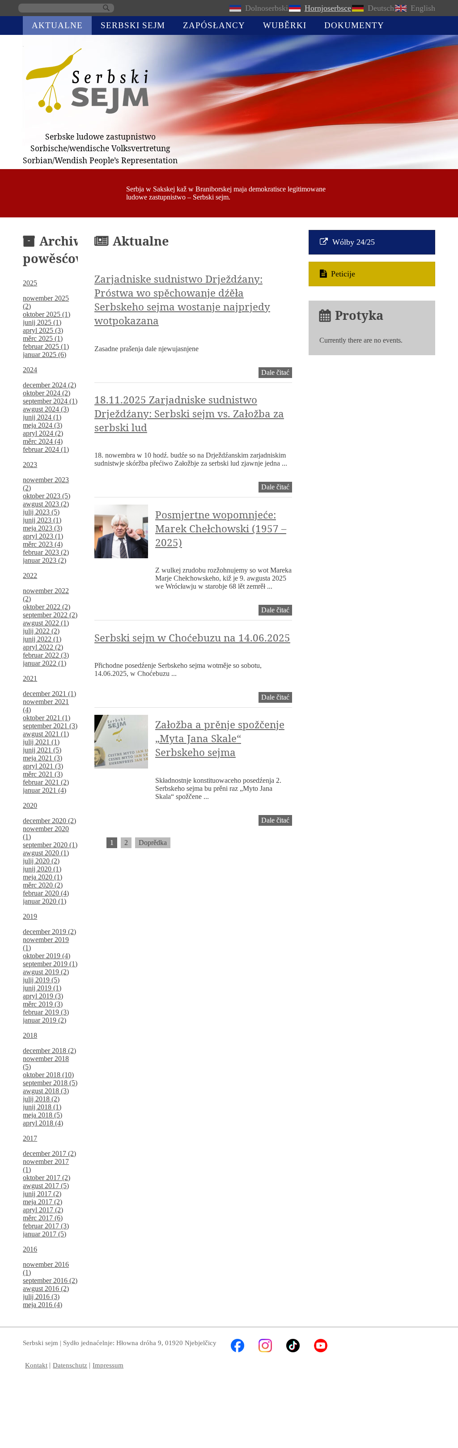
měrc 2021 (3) (43, 774)
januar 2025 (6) (44, 354)
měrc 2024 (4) (43, 441)
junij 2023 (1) (42, 520)
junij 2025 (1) (42, 322)
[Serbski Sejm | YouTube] (320, 1350)
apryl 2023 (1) (43, 536)
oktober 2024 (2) (46, 393)
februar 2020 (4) (46, 893)
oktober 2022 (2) (46, 607)
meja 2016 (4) (42, 1304)
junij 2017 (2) (42, 1193)
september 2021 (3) (50, 726)
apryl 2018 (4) (43, 1123)
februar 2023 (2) (46, 552)
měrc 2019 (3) (43, 1004)
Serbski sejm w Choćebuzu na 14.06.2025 (192, 638)
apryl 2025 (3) (43, 330)
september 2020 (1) (50, 845)
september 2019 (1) (50, 964)
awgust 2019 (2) (46, 972)
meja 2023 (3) (42, 528)
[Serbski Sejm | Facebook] (237, 1350)
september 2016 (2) (50, 1280)
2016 (30, 1249)
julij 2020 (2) (41, 861)
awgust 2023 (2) (46, 504)
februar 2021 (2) (46, 782)
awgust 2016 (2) (46, 1288)
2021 (30, 678)
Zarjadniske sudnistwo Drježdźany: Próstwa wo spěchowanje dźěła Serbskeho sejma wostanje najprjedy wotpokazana (182, 299)
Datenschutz (70, 1365)
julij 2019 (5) (41, 980)
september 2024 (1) (50, 401)
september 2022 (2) (50, 615)
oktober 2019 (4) (46, 956)
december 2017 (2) (49, 1153)
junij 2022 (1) (42, 639)
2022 (30, 575)
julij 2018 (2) (41, 1099)
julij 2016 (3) (41, 1296)
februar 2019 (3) (46, 1012)
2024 (30, 370)
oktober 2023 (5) (46, 496)
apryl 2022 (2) (43, 647)
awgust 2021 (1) (46, 734)
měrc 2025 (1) (43, 338)
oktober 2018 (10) (48, 1075)
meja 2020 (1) (42, 877)
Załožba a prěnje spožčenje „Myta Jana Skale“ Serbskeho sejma (219, 738)
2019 (30, 916)
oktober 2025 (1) (46, 314)
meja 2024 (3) (42, 425)
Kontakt (36, 1365)
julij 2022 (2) (41, 631)
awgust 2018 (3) (46, 1091)
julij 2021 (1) (41, 742)
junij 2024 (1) (42, 417)
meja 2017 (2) (42, 1202)
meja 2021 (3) (42, 758)
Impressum (108, 1365)
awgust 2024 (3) (46, 409)
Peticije (343, 273)
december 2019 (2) (49, 931)
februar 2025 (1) (46, 346)
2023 (30, 464)
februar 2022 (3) (46, 655)
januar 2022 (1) (44, 663)
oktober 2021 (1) (46, 718)
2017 (30, 1138)
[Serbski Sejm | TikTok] (293, 1350)
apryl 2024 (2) (43, 433)
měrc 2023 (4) (43, 544)
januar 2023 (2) (44, 560)
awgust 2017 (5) (46, 1185)
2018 (30, 1035)
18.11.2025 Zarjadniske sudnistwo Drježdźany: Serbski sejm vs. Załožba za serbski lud (189, 413)
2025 (30, 283)
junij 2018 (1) (42, 1107)
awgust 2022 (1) (46, 623)
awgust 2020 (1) (46, 853)
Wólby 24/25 (353, 242)
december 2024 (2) (49, 385)
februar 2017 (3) (46, 1226)
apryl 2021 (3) (43, 766)
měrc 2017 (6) (43, 1218)
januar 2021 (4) (44, 790)
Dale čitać (276, 373)
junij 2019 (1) (42, 988)
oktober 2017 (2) (46, 1177)
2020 (30, 805)
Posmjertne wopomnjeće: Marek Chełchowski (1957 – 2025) (220, 528)
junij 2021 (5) (42, 750)
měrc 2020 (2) (43, 885)
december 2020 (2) (49, 820)
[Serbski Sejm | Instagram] (265, 1350)
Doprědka (153, 842)
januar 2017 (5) (44, 1234)
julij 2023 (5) (41, 512)
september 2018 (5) (50, 1083)
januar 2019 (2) (44, 1020)
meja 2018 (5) (42, 1115)
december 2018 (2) (49, 1050)
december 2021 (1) (49, 693)
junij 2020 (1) (42, 869)
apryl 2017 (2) (43, 1210)
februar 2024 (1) (46, 449)
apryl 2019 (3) (43, 996)
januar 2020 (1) (44, 901)
